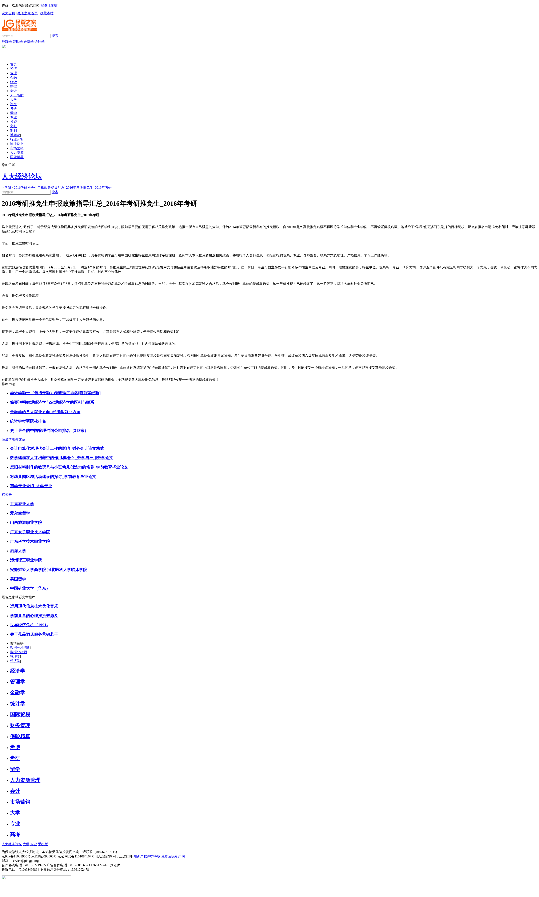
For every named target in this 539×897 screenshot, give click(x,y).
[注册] (53, 5)
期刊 (13, 130)
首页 (13, 64)
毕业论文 (17, 144)
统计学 (40, 42)
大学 (13, 99)
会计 (13, 91)
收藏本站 (46, 13)
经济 (13, 68)
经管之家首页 (27, 13)
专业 (13, 117)
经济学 (7, 42)
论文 (13, 104)
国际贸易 (17, 157)
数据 (13, 86)
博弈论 (15, 135)
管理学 (18, 42)
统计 (13, 82)
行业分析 (17, 139)
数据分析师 (18, 652)
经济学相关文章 (13, 439)
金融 (13, 77)
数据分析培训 (20, 647)
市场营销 (17, 148)
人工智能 (17, 95)
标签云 (7, 494)
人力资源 (17, 152)
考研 (13, 108)
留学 (13, 113)
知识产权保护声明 (146, 856)
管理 (13, 73)
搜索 (55, 35)
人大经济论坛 (12, 844)
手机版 (43, 844)
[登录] (44, 5)
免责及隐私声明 (173, 856)
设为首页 (8, 13)
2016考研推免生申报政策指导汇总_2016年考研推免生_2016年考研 (63, 187)
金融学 (29, 42)
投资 (13, 121)
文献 (13, 126)
